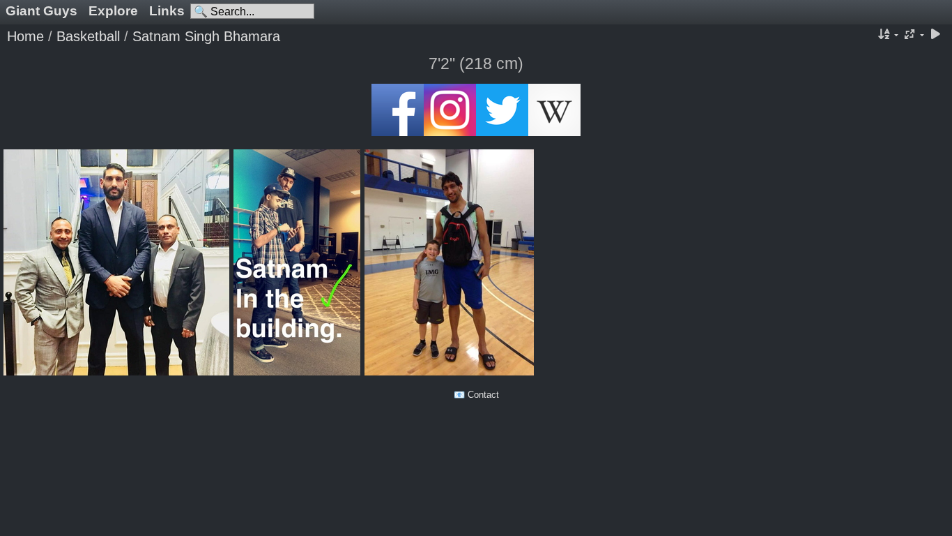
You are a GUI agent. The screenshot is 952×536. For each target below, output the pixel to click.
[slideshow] (935, 35)
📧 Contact (476, 394)
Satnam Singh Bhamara (206, 36)
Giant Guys (41, 10)
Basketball (88, 36)
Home (25, 36)
